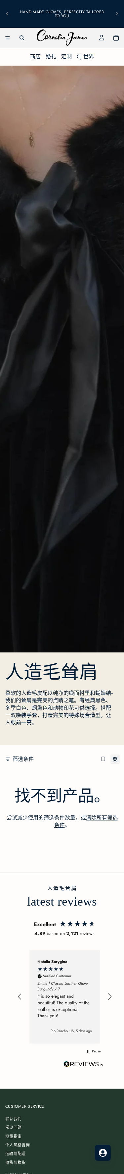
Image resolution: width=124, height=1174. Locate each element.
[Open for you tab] (103, 1153)
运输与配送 (15, 1154)
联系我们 (13, 1119)
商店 (35, 56)
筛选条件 (23, 759)
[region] (64, 997)
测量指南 (13, 1137)
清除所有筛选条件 (86, 821)
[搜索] (22, 37)
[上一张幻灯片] (7, 14)
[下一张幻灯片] (116, 14)
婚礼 (51, 56)
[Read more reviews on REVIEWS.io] (83, 1064)
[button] (20, 997)
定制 (66, 56)
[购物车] (116, 37)
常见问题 (13, 1128)
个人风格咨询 (17, 1145)
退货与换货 (15, 1163)
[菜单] (7, 37)
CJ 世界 (85, 56)
